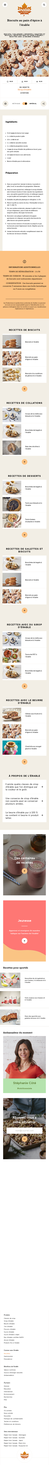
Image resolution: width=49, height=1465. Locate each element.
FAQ (5, 1399)
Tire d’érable (8, 1326)
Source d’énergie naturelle (13, 1372)
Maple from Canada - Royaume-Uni (16, 1446)
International (8, 1391)
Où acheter (8, 1410)
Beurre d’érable (9, 1323)
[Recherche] (44, 4)
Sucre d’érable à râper (11, 1334)
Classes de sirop (9, 1318)
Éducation (7, 1389)
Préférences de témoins (12, 1424)
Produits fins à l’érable (11, 1343)
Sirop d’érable (24, 89)
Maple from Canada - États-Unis (15, 1443)
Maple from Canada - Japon (13, 1440)
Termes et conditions (11, 1421)
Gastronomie (8, 1356)
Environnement (9, 1394)
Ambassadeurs (9, 1375)
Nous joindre (8, 1413)
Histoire (6, 1386)
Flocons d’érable (9, 1329)
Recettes (7, 1353)
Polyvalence (8, 1359)
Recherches (8, 1397)
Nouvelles (7, 1416)
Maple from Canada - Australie (14, 1437)
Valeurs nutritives (10, 1370)
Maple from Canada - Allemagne (15, 1435)
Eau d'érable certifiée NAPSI (14, 1337)
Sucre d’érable (9, 1332)
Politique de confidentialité (13, 1418)
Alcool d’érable (9, 1340)
